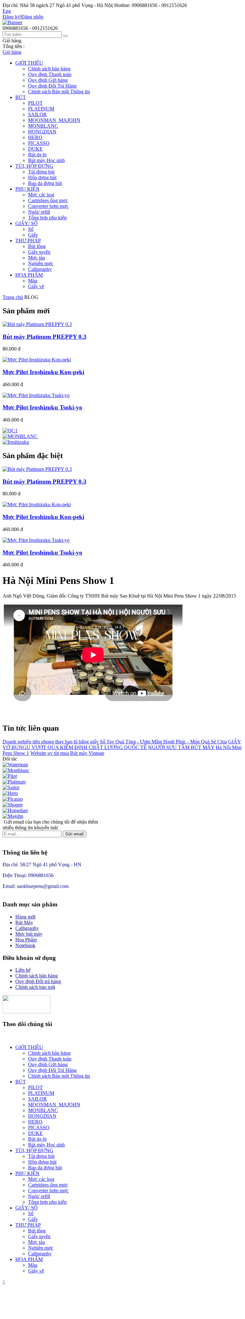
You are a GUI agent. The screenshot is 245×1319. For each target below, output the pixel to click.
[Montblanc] (16, 770)
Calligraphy (40, 269)
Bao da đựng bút (45, 183)
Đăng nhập (32, 16)
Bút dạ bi (37, 154)
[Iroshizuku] (16, 442)
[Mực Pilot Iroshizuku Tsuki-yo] (36, 395)
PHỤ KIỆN (27, 189)
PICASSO (38, 143)
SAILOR (37, 114)
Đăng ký (11, 16)
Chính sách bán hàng (49, 68)
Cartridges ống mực (48, 200)
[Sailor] (11, 787)
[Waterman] (15, 764)
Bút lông (37, 246)
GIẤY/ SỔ (26, 223)
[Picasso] (13, 799)
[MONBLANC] (20, 436)
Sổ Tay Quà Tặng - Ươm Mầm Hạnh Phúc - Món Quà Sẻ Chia (163, 741)
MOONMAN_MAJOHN (54, 120)
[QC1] (10, 430)
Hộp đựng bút (42, 177)
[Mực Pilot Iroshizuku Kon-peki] (37, 359)
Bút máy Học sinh (46, 160)
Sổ (30, 229)
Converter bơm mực (48, 206)
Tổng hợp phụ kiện (47, 217)
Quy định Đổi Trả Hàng (52, 86)
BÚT (20, 97)
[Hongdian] (15, 810)
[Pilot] (10, 776)
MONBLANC (43, 126)
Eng (7, 11)
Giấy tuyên (39, 252)
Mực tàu (36, 257)
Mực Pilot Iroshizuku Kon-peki (43, 372)
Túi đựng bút (41, 171)
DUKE (35, 149)
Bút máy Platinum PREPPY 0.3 (44, 336)
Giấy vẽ (36, 286)
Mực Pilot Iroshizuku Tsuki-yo (42, 407)
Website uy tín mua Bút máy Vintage (67, 753)
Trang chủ (13, 297)
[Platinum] (14, 781)
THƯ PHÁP (28, 240)
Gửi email (74, 834)
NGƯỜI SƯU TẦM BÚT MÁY (181, 747)
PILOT (35, 103)
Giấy (33, 235)
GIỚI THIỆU (29, 63)
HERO (35, 137)
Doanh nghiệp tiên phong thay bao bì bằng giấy (51, 741)
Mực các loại (41, 194)
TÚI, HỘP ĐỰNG (34, 166)
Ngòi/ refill (39, 212)
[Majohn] (13, 816)
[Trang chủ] (12, 22)
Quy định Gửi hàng (48, 80)
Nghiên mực (40, 263)
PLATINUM (41, 108)
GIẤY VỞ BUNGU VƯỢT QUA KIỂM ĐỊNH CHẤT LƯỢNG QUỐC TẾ (122, 744)
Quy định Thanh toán (49, 74)
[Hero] (10, 793)
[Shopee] (13, 804)
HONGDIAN (42, 131)
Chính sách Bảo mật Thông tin (59, 91)
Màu (32, 280)
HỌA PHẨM (29, 275)
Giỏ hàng (12, 52)
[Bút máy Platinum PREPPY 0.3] (37, 324)
